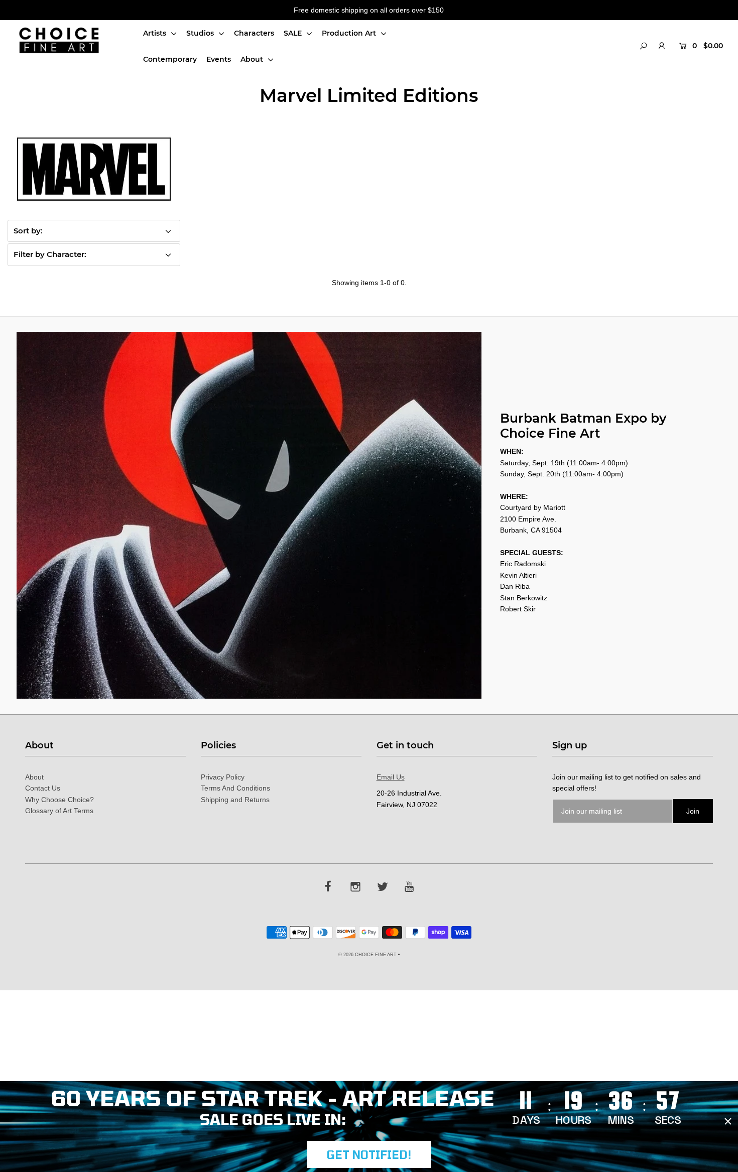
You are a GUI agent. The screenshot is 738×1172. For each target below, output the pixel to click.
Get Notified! (369, 1154)
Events (218, 59)
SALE (294, 33)
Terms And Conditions (235, 788)
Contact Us (42, 788)
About (252, 59)
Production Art (350, 33)
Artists (155, 33)
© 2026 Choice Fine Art (367, 954)
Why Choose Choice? (59, 800)
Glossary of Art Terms (59, 811)
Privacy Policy (222, 777)
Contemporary (170, 59)
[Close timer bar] (728, 1121)
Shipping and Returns (235, 800)
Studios (201, 33)
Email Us (391, 777)
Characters (254, 33)
